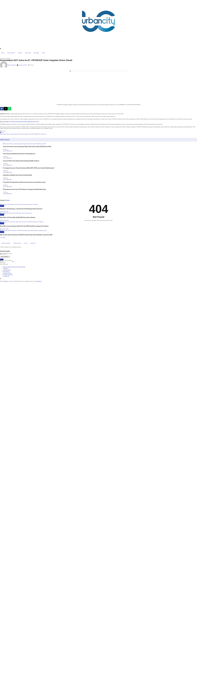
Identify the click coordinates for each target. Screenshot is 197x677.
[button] (2, 108)
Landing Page (7, 270)
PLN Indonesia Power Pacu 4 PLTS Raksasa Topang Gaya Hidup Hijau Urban (24, 189)
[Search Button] (13, 261)
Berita (3, 52)
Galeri (43, 52)
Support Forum (7, 273)
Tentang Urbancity (6, 243)
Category (5, 268)
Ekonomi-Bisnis (11, 52)
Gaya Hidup (28, 52)
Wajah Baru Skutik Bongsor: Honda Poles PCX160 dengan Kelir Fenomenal (21, 208)
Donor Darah (29, 134)
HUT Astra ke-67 (42, 134)
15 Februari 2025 (4, 220)
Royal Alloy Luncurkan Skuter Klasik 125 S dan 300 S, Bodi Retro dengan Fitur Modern (24, 226)
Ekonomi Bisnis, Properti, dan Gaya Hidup (14, 267)
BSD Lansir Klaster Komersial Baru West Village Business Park (22, 121)
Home (1, 58)
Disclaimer (32, 243)
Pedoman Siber (17, 243)
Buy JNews (6, 271)
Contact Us (6, 276)
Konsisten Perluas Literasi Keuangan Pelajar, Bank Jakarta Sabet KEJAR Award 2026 (27, 146)
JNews (6, 281)
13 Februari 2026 (4, 211)
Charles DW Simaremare (20, 134)
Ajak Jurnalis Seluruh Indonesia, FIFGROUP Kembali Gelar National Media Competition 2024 (26, 234)
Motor (9, 58)
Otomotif (5, 58)
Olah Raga (36, 52)
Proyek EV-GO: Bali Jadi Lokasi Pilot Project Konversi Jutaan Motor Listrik (24, 182)
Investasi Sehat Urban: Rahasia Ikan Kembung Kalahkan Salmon (21, 161)
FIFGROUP (35, 134)
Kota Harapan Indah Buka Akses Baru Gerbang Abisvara (19, 153)
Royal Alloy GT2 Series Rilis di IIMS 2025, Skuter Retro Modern (17, 217)
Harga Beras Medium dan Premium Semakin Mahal (17, 175)
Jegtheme (39, 281)
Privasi (25, 243)
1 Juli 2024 (2, 237)
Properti (20, 52)
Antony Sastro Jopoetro (8, 134)
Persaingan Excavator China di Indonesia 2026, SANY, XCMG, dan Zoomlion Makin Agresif (28, 168)
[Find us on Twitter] (0, 278)
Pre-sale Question (8, 274)
